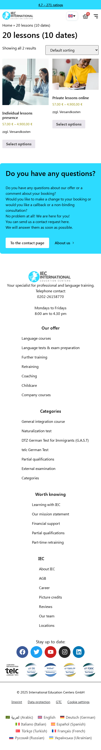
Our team (46, 615)
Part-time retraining (48, 542)
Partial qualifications (38, 459)
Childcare (29, 385)
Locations (46, 625)
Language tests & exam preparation (51, 347)
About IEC (47, 568)
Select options (18, 143)
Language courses (36, 338)
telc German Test (35, 449)
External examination (38, 468)
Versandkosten (20, 131)
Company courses (36, 394)
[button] (72, 16)
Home (7, 25)
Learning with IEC (46, 504)
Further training (34, 357)
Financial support (46, 523)
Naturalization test (36, 430)
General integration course (43, 421)
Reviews (45, 606)
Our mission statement (50, 513)
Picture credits (50, 597)
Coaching (29, 375)
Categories (30, 477)
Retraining (30, 366)
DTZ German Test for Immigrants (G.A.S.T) (55, 440)
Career (44, 587)
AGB (42, 578)
